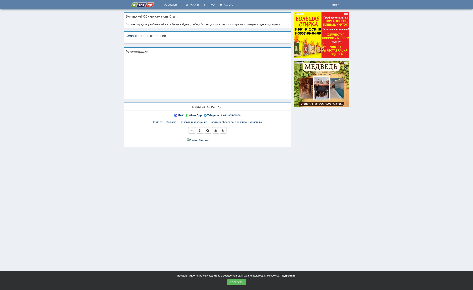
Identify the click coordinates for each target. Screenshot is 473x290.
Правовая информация (193, 122)
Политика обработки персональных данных (236, 122)
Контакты (158, 122)
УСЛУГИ (193, 4)
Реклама (171, 122)
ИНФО (210, 4)
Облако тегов (136, 35)
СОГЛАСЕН (237, 282)
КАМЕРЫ (228, 4)
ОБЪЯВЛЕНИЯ (171, 4)
